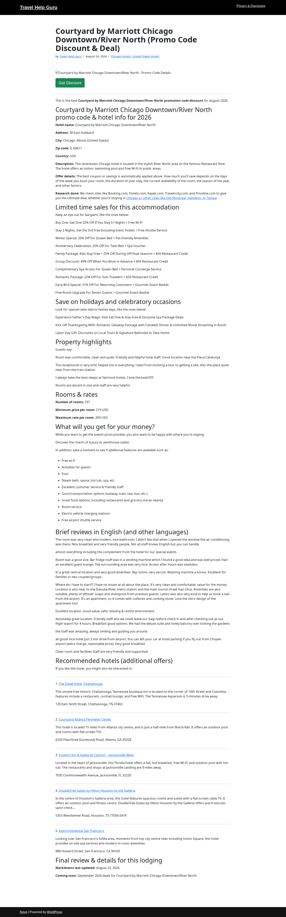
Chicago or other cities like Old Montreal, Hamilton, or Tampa (171, 198)
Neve (23, 912)
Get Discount (70, 83)
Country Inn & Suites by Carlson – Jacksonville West (96, 755)
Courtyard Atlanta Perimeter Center (85, 719)
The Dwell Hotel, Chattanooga (81, 684)
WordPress (54, 912)
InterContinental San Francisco (81, 831)
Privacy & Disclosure (251, 6)
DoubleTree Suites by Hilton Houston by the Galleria (97, 790)
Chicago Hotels (121, 56)
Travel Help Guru (70, 56)
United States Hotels (145, 56)
